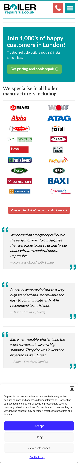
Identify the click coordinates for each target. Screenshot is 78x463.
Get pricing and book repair (32, 69)
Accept (39, 426)
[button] (72, 389)
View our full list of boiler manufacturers (38, 210)
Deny (39, 437)
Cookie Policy (37, 457)
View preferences (39, 448)
